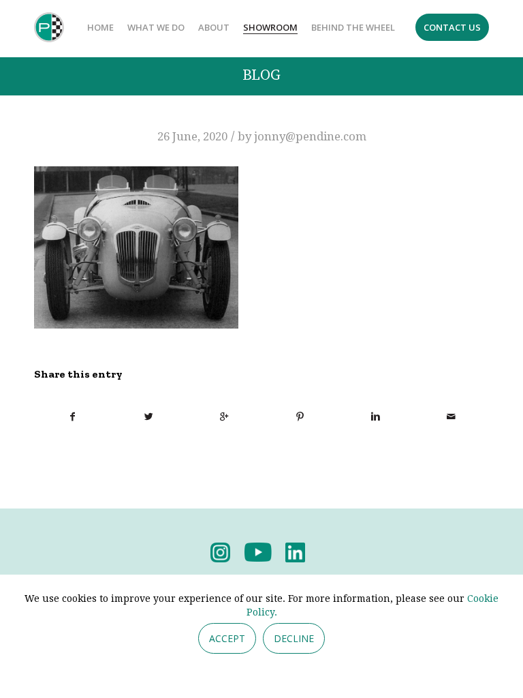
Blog (261, 75)
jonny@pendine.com (310, 136)
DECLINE (294, 638)
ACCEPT (227, 638)
